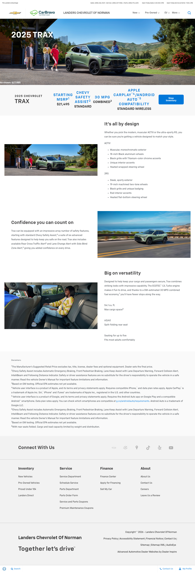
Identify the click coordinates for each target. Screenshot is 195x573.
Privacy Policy (110, 539)
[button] (189, 13)
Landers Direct (26, 495)
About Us (145, 477)
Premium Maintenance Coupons (76, 508)
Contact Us (146, 483)
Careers (145, 489)
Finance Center (108, 477)
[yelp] (159, 448)
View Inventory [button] (171, 99)
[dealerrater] (125, 448)
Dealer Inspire (169, 552)
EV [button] (167, 13)
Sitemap (144, 545)
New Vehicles (25, 477)
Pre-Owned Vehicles (29, 483)
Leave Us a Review (150, 495)
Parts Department (69, 489)
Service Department (70, 477)
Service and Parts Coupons (74, 502)
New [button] (135, 13)
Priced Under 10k (27, 489)
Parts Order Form (69, 495)
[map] (137, 448)
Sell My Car (106, 489)
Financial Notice (154, 539)
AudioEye (171, 545)
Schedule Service (69, 483)
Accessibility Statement (132, 539)
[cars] (114, 448)
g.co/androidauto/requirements (132, 401)
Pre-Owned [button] (151, 13)
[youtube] (171, 448)
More (175, 13)
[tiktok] (148, 448)
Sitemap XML (158, 545)
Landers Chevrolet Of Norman (161, 532)
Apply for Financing (110, 483)
